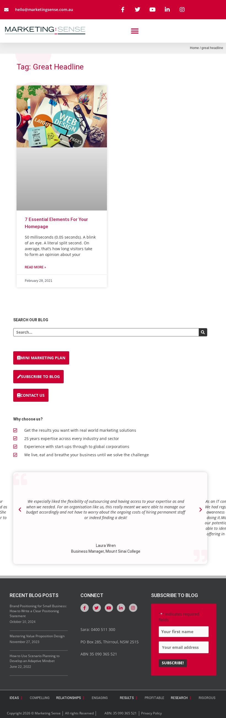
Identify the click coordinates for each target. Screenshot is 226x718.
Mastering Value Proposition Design (37, 636)
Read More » (35, 267)
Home (194, 48)
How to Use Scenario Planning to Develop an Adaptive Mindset (35, 658)
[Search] (203, 332)
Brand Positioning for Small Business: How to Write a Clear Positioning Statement (38, 611)
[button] (135, 31)
